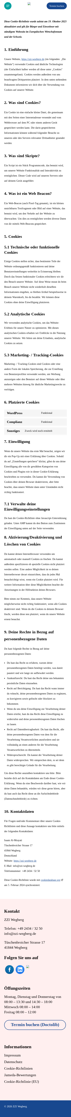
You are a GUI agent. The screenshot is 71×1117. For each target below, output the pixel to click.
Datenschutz (13, 1062)
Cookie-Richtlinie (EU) (21, 1081)
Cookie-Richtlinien (18, 1068)
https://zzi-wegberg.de (32, 59)
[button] (7, 6)
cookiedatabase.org (50, 880)
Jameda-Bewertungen (20, 1075)
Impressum (12, 1055)
